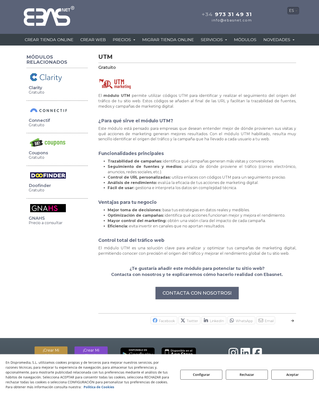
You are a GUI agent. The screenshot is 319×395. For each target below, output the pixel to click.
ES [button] (292, 10)
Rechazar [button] (247, 374)
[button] (65, 14)
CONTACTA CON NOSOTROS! (197, 293)
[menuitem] (293, 10)
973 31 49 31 (227, 14)
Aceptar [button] (292, 374)
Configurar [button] (201, 374)
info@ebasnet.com (232, 20)
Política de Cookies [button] (99, 387)
